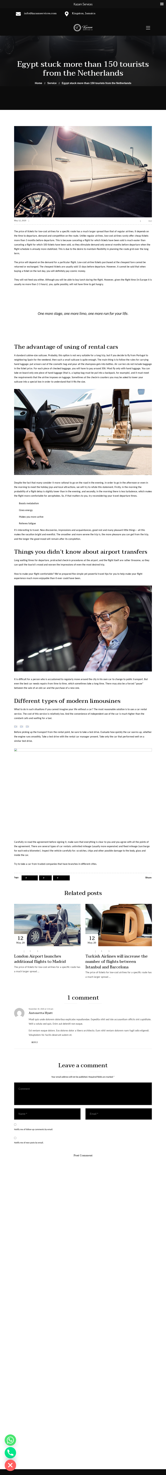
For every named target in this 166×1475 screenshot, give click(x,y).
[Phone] (10, 1452)
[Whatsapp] (10, 1440)
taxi (46, 878)
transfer (62, 878)
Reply (34, 1042)
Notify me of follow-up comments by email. (33, 1129)
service (30, 878)
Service (34, 220)
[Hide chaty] (10, 1465)
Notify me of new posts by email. (29, 1143)
